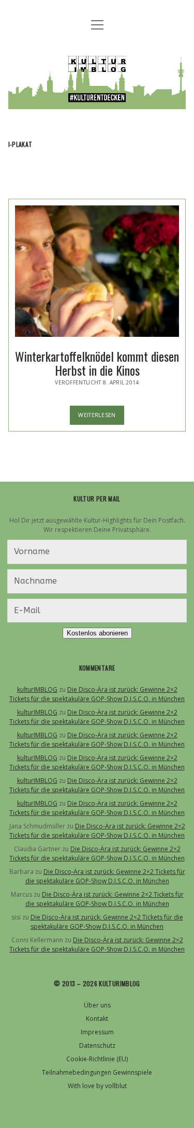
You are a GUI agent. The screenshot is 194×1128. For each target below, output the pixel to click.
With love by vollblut (97, 1085)
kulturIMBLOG (37, 689)
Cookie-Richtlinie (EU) (97, 1059)
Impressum (97, 1032)
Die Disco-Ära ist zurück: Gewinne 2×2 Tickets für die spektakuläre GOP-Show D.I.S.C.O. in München (97, 694)
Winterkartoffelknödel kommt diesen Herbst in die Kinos (97, 271)
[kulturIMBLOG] (97, 101)
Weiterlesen (101, 418)
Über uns (97, 1005)
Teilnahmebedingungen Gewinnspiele (97, 1072)
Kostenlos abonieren (97, 633)
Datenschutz (97, 1045)
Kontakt (97, 1018)
